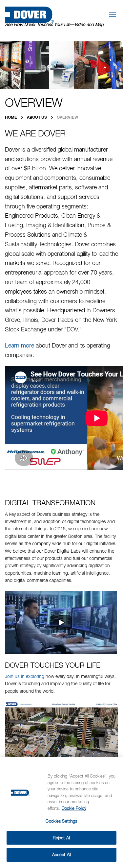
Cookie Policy (74, 808)
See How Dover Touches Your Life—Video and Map (54, 24)
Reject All (61, 837)
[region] (61, 811)
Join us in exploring (24, 676)
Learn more (19, 345)
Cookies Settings (61, 821)
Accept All (61, 854)
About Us (37, 117)
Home (11, 117)
